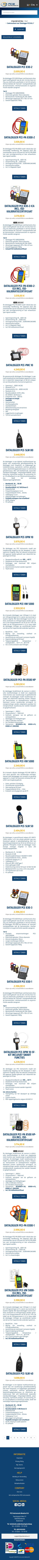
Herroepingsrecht (19, 1468)
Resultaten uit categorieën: (12, 37)
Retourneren (19, 1480)
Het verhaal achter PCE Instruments (19, 1495)
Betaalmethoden (19, 1483)
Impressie (19, 1458)
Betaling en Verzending (19, 1476)
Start (26, 21)
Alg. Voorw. (19, 1465)
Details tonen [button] (19, 108)
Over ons (19, 1492)
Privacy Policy (19, 1461)
